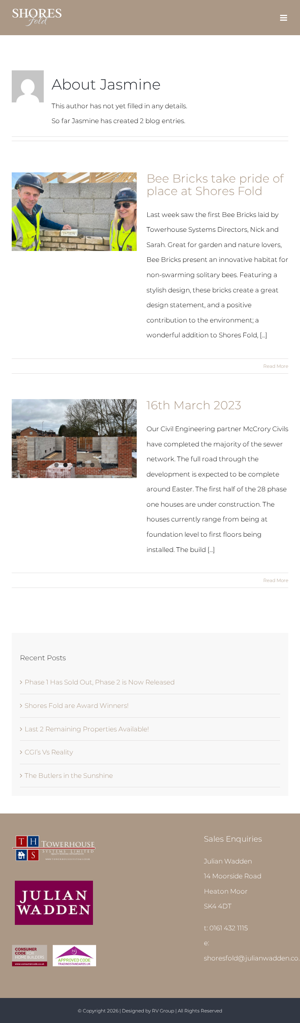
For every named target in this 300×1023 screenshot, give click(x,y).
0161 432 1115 (228, 928)
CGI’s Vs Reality (49, 752)
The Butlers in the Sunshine (69, 775)
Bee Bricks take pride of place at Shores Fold (215, 184)
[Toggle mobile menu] (284, 18)
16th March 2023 (193, 405)
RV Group (163, 1011)
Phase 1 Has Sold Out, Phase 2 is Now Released (100, 682)
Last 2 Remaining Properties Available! (87, 729)
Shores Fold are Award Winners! (77, 705)
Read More (275, 366)
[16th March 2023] (74, 438)
